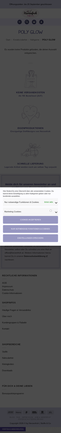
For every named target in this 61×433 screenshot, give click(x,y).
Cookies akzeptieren (30, 220)
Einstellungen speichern (30, 238)
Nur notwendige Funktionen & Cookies (30, 229)
